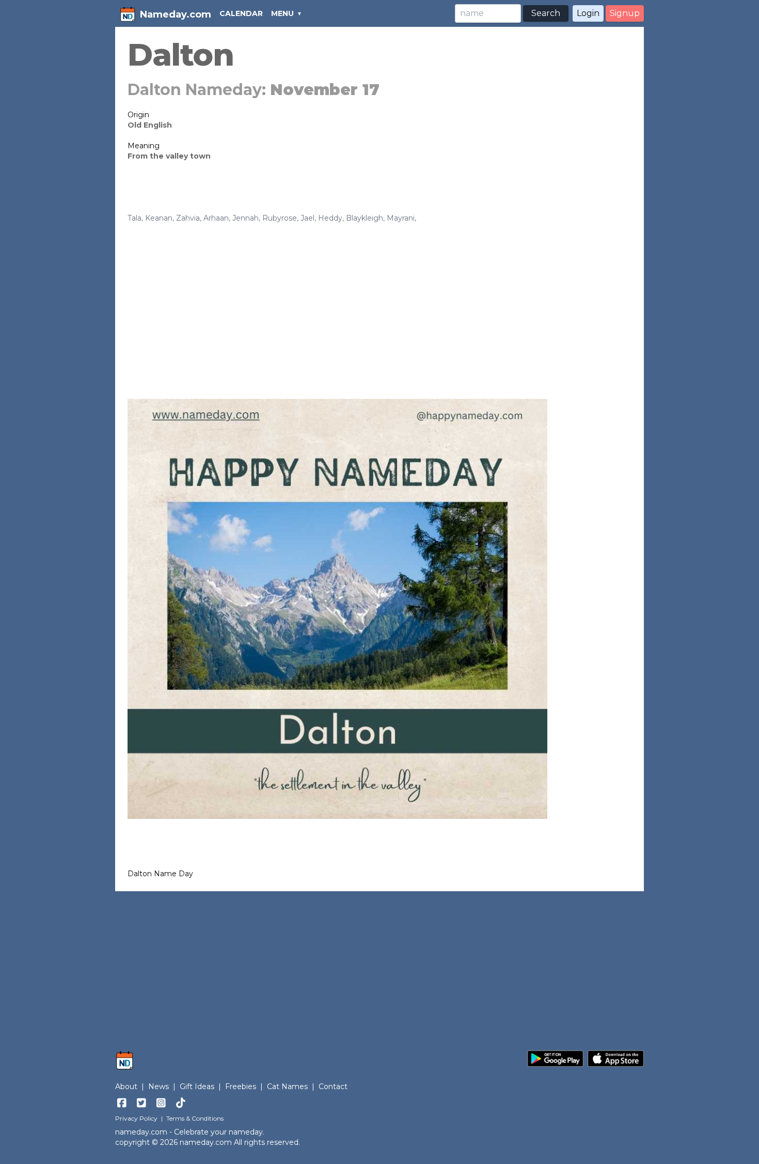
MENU (282, 13)
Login (588, 13)
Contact (333, 1086)
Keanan (158, 218)
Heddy (330, 218)
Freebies (240, 1086)
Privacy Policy (136, 1118)
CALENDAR (241, 13)
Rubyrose (279, 218)
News (158, 1086)
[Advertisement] (379, 300)
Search (545, 13)
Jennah (245, 218)
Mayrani (401, 218)
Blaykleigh (364, 218)
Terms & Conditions (195, 1118)
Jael (307, 218)
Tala (134, 218)
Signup (625, 13)
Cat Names (287, 1086)
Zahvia (188, 218)
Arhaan (216, 218)
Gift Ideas (197, 1086)
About (126, 1086)
